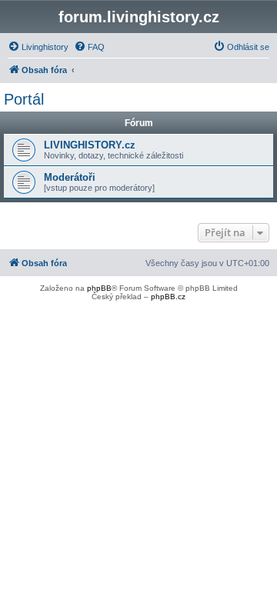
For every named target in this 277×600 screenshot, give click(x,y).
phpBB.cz (168, 296)
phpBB (99, 288)
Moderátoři (69, 177)
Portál (24, 99)
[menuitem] (38, 47)
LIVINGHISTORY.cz (89, 145)
